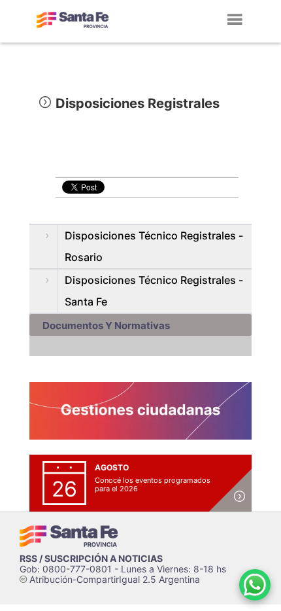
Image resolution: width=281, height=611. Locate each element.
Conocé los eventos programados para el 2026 (152, 484)
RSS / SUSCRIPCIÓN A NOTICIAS (91, 558)
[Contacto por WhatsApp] (255, 585)
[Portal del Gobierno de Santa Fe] (72, 19)
